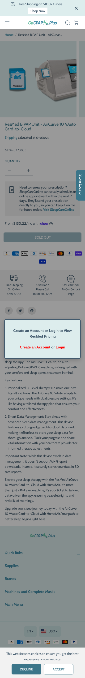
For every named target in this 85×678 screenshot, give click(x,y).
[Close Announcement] (76, 8)
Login (60, 347)
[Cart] (76, 22)
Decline (26, 669)
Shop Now (37, 11)
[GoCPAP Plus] (42, 22)
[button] (7, 22)
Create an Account (35, 347)
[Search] (67, 22)
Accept (58, 669)
